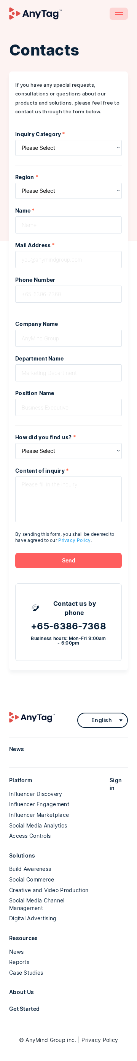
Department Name (39, 358)
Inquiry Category (40, 134)
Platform (20, 780)
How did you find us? (45, 437)
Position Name (34, 393)
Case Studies (26, 972)
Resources (23, 938)
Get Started (24, 1008)
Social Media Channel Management (37, 904)
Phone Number (35, 280)
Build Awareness (30, 869)
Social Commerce (31, 879)
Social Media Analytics (38, 825)
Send (68, 560)
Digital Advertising (32, 918)
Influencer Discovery (35, 794)
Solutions (22, 855)
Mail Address (35, 245)
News (16, 951)
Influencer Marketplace (39, 815)
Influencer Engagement (39, 804)
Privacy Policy (74, 540)
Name (25, 210)
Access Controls (30, 835)
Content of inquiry (42, 470)
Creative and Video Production (48, 890)
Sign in (116, 784)
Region (26, 177)
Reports (19, 962)
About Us (21, 992)
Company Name (36, 324)
